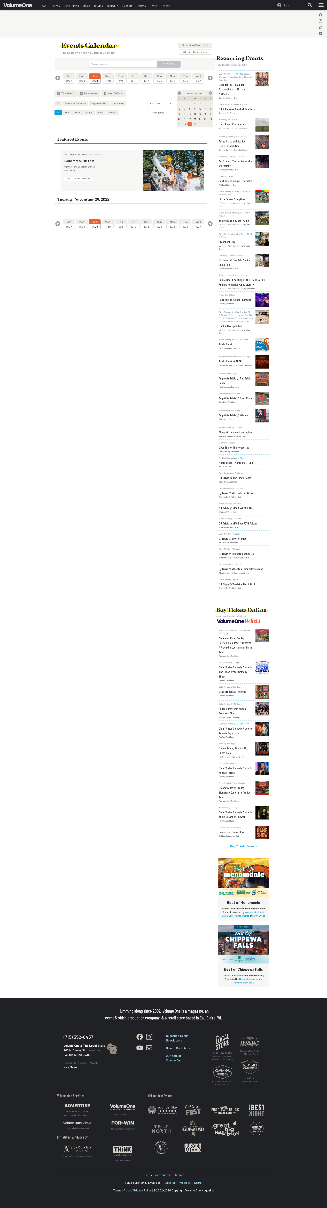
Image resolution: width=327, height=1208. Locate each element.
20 (179, 119)
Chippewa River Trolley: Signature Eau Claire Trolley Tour (234, 792)
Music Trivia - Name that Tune (236, 462)
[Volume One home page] (20, 6)
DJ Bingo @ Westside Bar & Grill (237, 584)
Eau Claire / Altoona (75, 103)
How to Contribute (178, 1048)
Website (184, 1182)
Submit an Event (195, 45)
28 (184, 124)
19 (211, 114)
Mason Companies (248, 978)
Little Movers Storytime (232, 199)
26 (210, 119)
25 (205, 119)
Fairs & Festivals (82, 178)
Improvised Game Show (232, 832)
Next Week (90, 93)
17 (200, 114)
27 (179, 124)
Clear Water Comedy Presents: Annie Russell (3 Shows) (236, 814)
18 (205, 114)
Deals (86, 6)
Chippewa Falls (98, 103)
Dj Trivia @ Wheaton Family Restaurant (241, 569)
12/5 (172, 78)
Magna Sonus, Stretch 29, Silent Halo (233, 750)
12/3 (146, 78)
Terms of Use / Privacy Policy (132, 1190)
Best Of (127, 6)
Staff (146, 1175)
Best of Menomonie (243, 902)
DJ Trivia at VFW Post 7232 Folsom (238, 523)
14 (184, 114)
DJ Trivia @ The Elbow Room (235, 478)
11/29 (95, 78)
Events (55, 6)
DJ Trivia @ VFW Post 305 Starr (236, 508)
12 (211, 108)
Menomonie (118, 103)
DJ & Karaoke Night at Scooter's (237, 109)
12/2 (133, 78)
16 (195, 114)
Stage (89, 112)
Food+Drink (71, 6)
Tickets (141, 6)
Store (153, 6)
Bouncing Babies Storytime (234, 220)
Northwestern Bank (243, 982)
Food (100, 112)
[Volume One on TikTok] (320, 27)
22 (190, 119)
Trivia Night (225, 344)
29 (190, 124)
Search (168, 64)
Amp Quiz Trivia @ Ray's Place (235, 398)
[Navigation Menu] (321, 5)
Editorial (170, 1182)
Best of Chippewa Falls (243, 969)
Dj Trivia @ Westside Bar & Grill (236, 493)
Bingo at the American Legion (235, 432)
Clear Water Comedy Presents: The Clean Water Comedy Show (236, 671)
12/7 (198, 78)
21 (184, 119)
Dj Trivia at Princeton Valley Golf (237, 554)
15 (190, 114)
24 (200, 119)
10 (200, 108)
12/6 (185, 78)
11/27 (69, 78)
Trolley (165, 6)
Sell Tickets (197, 52)
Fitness (112, 112)
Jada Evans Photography (232, 124)
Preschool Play (227, 242)
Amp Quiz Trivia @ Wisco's (233, 415)
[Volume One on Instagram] (320, 21)
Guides (98, 6)
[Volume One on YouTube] (320, 33)
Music (77, 112)
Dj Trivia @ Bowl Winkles (232, 538)
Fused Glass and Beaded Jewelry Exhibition (232, 143)
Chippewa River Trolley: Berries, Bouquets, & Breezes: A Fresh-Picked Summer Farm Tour (235, 645)
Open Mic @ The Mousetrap (234, 447)
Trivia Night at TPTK (230, 361)
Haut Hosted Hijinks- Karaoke (235, 299)
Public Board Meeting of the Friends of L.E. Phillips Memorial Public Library (242, 282)
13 (179, 114)
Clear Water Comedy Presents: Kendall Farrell (236, 770)
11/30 (108, 78)
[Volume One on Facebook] (320, 15)
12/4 (159, 78)
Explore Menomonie (239, 915)
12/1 (120, 78)
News (43, 6)
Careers (179, 1175)
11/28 (82, 78)
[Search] (310, 5)
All (58, 103)
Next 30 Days (115, 93)
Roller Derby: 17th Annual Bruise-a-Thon (232, 711)
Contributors (161, 1175)
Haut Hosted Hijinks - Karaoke (235, 181)
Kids (67, 112)
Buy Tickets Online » (243, 846)
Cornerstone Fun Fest (79, 161)
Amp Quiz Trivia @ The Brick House (235, 380)
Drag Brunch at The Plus (232, 691)
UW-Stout (259, 915)
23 (195, 119)
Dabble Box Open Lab (230, 326)
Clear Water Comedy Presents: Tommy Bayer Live (236, 731)
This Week (67, 93)
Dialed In (112, 6)
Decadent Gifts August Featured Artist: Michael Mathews (232, 89)
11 (205, 108)
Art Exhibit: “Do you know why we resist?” (235, 163)
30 (195, 124)
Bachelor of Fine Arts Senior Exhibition (234, 262)
